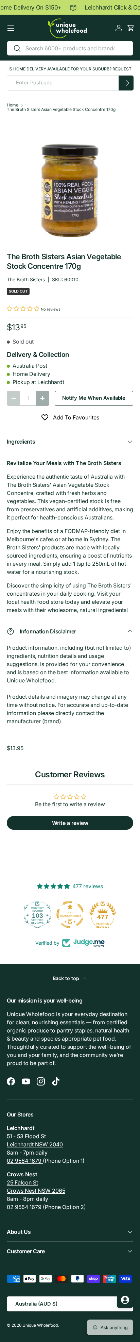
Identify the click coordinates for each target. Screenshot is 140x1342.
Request (122, 68)
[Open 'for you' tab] (125, 1300)
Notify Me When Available (93, 398)
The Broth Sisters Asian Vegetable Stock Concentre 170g (61, 109)
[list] (70, 181)
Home (12, 105)
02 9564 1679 (25, 1160)
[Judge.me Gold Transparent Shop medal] (70, 914)
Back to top (67, 978)
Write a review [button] (70, 822)
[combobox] (70, 48)
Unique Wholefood (40, 1325)
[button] (131, 28)
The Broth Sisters (26, 279)
